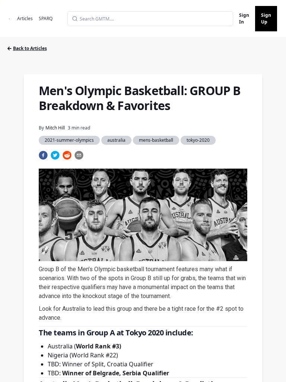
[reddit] (67, 155)
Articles (25, 18)
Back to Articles (30, 48)
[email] (78, 155)
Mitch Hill (55, 128)
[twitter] (55, 155)
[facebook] (43, 155)
